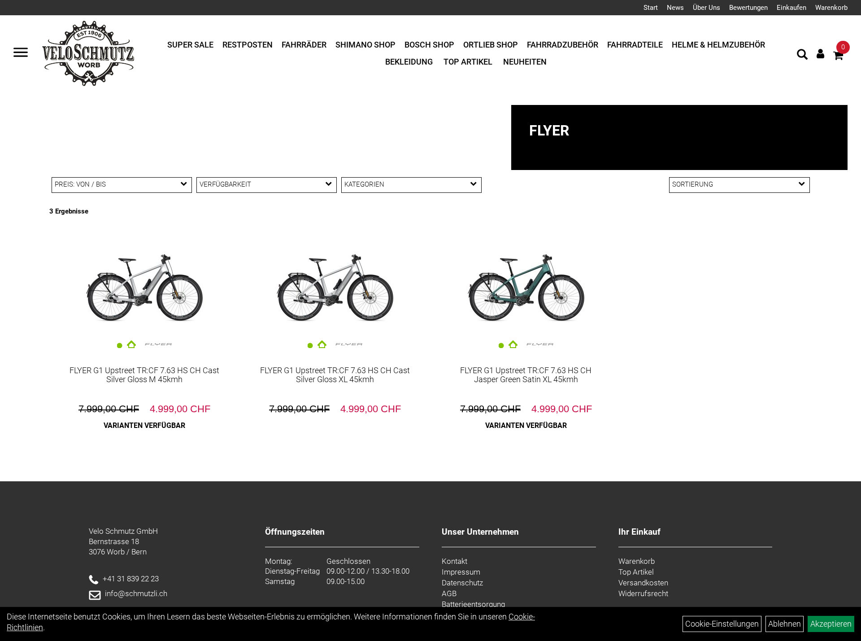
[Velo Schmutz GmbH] (88, 53)
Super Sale (190, 44)
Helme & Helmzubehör (718, 44)
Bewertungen (748, 8)
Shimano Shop (365, 44)
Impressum (461, 571)
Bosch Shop (429, 44)
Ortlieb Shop (490, 44)
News (675, 8)
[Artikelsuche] (802, 55)
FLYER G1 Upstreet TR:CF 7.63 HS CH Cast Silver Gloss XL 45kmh (335, 375)
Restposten (247, 44)
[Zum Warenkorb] (838, 56)
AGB (449, 593)
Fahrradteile (635, 44)
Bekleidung (409, 61)
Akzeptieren (831, 623)
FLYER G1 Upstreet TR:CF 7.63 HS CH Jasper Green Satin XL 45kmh (525, 375)
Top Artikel (468, 61)
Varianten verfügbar (144, 425)
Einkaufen (791, 8)
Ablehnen (784, 623)
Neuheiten (525, 61)
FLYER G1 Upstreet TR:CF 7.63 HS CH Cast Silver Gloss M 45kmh (144, 375)
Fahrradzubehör (562, 44)
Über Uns (706, 8)
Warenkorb (831, 8)
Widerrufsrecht (643, 593)
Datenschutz (462, 582)
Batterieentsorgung (473, 604)
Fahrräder (304, 44)
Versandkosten (643, 582)
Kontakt (454, 561)
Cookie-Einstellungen (722, 623)
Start (651, 8)
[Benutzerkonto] (820, 53)
